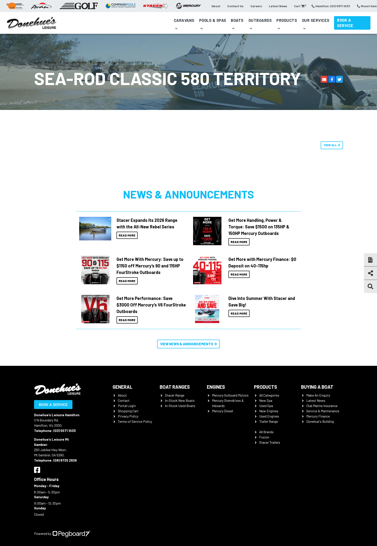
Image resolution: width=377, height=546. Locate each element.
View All (331, 145)
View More (94, 228)
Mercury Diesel (222, 411)
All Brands (266, 432)
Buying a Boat (317, 387)
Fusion (264, 437)
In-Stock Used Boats (180, 406)
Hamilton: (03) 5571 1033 (332, 6)
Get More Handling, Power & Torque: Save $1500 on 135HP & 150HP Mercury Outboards (258, 226)
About (215, 6)
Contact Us (235, 6)
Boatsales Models (75, 62)
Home (38, 62)
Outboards (260, 20)
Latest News (278, 6)
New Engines (268, 411)
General (122, 387)
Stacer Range (174, 395)
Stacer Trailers (269, 442)
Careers (256, 6)
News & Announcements (188, 194)
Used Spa (266, 406)
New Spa (265, 400)
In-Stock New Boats (180, 400)
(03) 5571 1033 (64, 430)
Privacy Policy (128, 416)
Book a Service (345, 23)
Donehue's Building (320, 421)
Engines (216, 387)
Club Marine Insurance (322, 406)
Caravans (184, 20)
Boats (237, 20)
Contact (124, 400)
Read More (127, 235)
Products (286, 20)
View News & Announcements (186, 344)
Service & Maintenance (322, 411)
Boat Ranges (175, 387)
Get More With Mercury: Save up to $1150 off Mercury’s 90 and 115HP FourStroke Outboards (150, 266)
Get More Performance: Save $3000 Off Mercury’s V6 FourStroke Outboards (151, 305)
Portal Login (127, 406)
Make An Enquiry (318, 395)
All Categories (269, 395)
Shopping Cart (128, 411)
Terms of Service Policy (135, 421)
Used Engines (269, 416)
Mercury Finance (318, 416)
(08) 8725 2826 (65, 460)
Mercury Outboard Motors (230, 395)
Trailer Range (268, 421)
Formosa (99, 62)
